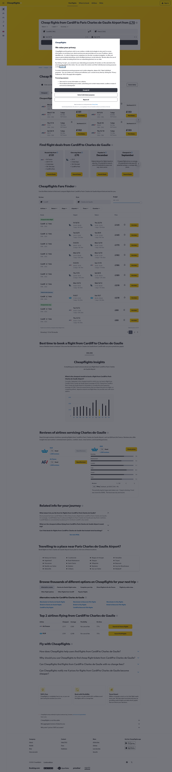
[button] (86, 90)
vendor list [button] (62, 67)
